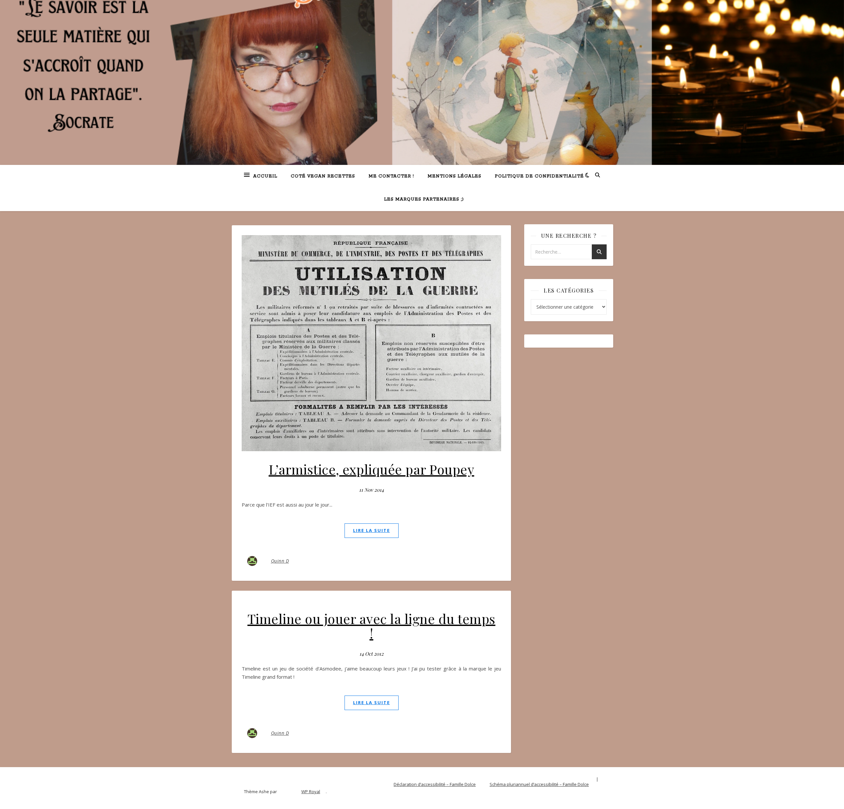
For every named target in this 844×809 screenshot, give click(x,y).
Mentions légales (454, 176)
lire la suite (371, 530)
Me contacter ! (391, 176)
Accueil (265, 176)
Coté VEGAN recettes (323, 176)
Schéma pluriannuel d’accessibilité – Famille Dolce (539, 784)
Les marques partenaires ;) (424, 199)
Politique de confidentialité (539, 176)
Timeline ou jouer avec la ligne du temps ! (372, 626)
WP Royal (310, 791)
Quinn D (280, 561)
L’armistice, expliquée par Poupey (371, 469)
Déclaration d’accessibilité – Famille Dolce (435, 784)
